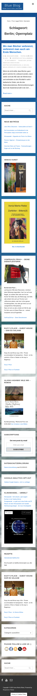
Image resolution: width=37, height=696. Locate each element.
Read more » (7, 93)
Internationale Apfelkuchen (11, 558)
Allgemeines (28, 58)
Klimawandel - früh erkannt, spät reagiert (15, 497)
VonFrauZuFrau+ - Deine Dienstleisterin (15, 317)
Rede (30, 67)
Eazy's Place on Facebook (12, 369)
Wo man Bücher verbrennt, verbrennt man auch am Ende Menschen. (18, 49)
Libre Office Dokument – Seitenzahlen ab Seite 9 (18, 126)
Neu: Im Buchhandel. (18, 246)
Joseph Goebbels (22, 67)
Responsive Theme (8, 690)
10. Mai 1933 (25, 65)
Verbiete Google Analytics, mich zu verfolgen (17, 482)
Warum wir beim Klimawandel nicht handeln (16, 503)
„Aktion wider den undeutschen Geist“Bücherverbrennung (17, 63)
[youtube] (6, 681)
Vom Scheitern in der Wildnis (19, 424)
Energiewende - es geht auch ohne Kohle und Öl (18, 501)
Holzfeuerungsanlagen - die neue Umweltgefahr (17, 506)
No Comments (11, 60)
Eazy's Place (8, 364)
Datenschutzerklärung (10, 467)
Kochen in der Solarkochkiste (12, 499)
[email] (11, 681)
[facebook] (2, 681)
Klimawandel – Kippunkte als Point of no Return (17, 136)
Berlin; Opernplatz (9, 67)
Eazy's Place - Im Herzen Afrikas (13, 612)
